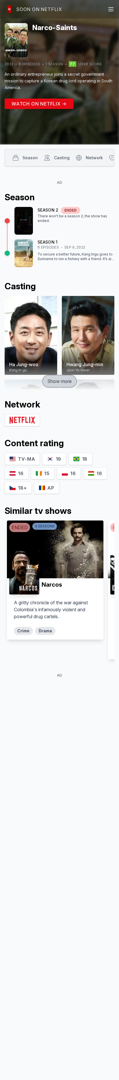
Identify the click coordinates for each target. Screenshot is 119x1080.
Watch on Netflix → (39, 104)
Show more (59, 381)
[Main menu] (111, 9)
